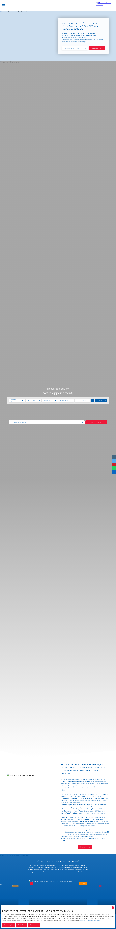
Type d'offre (13, 399)
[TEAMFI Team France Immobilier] (105, 5)
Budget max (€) (65, 400)
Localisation (47, 400)
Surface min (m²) (81, 400)
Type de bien (31, 400)
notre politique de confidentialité (90, 920)
